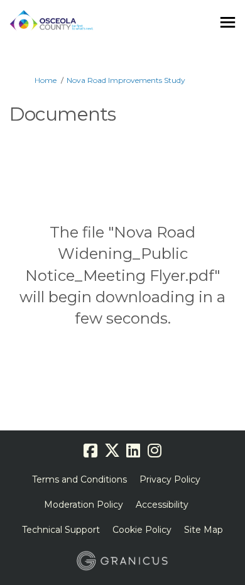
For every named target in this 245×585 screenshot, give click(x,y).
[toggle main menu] (228, 22)
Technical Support (61, 529)
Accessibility (162, 504)
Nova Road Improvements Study (126, 80)
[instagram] (154, 450)
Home (46, 80)
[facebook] (90, 450)
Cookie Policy (142, 529)
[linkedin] (133, 450)
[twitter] (111, 450)
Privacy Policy (169, 479)
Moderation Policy (83, 504)
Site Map (203, 529)
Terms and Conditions (79, 479)
